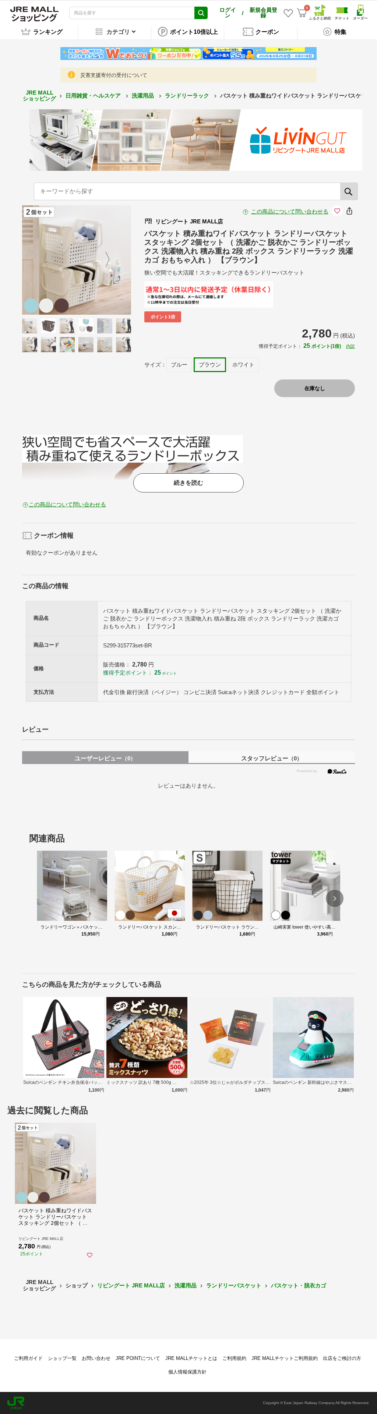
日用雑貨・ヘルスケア (94, 95)
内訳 (350, 346)
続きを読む (188, 483)
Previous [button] (50, 260)
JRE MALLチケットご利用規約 (284, 1358)
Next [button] (103, 260)
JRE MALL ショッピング (39, 95)
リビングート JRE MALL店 (131, 1285)
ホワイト (243, 364)
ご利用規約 (234, 1358)
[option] (76, 260)
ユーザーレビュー (105, 758)
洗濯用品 (143, 95)
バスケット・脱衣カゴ (298, 1285)
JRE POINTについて (138, 1358)
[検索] (349, 191)
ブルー (179, 364)
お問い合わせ (96, 1358)
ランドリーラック (188, 95)
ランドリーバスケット (233, 1285)
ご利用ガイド (28, 1358)
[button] (334, 898)
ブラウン (210, 364)
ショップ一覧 (62, 1358)
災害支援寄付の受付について (113, 75)
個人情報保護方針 (187, 1372)
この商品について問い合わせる (289, 211)
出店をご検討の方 (342, 1358)
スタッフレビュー (271, 758)
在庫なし (314, 388)
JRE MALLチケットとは (191, 1358)
